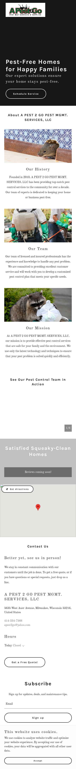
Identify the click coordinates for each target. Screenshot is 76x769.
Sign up (38, 717)
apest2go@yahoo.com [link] (17, 625)
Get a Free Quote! (25, 662)
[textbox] (38, 704)
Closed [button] (17, 645)
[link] (25, 10)
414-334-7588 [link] (13, 621)
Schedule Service (26, 93)
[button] (22, 646)
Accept (38, 760)
